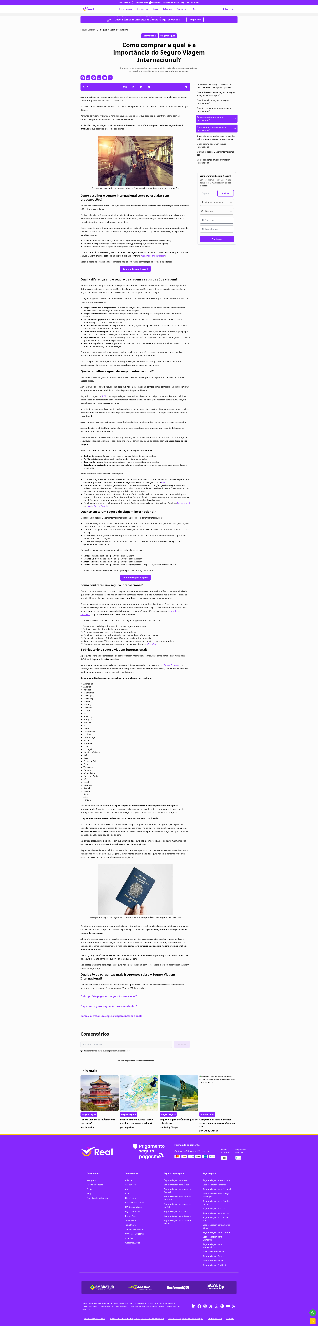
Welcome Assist (132, 1242)
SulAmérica (130, 1220)
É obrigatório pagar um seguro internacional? (108, 996)
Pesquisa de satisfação (97, 1198)
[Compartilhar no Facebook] (82, 77)
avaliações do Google (98, 506)
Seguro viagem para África (176, 1184)
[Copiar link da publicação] (110, 77)
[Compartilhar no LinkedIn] (104, 77)
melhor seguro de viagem (153, 255)
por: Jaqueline (87, 1127)
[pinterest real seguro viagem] (222, 1306)
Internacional (207, 1114)
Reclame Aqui (183, 503)
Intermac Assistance (134, 1202)
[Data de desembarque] (217, 229)
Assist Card (130, 1184)
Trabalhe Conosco (94, 1184)
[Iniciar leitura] (141, 86)
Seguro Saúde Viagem (213, 1260)
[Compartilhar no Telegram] (93, 77)
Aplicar (225, 193)
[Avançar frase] (149, 87)
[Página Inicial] (88, 9)
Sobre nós (167, 9)
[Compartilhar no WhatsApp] (99, 77)
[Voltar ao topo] (313, 1321)
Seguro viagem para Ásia (175, 1180)
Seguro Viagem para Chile (215, 1208)
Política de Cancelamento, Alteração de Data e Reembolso (137, 1318)
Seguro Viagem (125, 9)
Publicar (182, 1044)
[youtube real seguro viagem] (228, 1306)
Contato (90, 1189)
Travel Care (130, 1225)
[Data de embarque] (217, 220)
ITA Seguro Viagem (134, 1207)
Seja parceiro (182, 9)
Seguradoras (142, 9)
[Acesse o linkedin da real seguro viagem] (194, 1306)
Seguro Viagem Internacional (216, 1180)
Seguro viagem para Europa (177, 1211)
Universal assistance (134, 1233)
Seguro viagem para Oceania (177, 1216)
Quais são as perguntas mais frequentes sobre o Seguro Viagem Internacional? (216, 137)
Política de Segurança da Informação (185, 1318)
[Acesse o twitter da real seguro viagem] (211, 1306)
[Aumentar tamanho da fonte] (88, 87)
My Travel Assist (132, 1211)
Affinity (128, 1180)
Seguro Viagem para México (216, 1213)
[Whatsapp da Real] (312, 1312)
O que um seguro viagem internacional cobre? (109, 1006)
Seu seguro (230, 9)
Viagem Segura (88, 1114)
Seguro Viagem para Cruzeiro (217, 1232)
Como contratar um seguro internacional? (210, 118)
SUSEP (104, 396)
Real (163, 482)
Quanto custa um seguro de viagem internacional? (214, 110)
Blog (195, 9)
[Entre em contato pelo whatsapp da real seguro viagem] (216, 1306)
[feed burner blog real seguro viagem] (234, 1306)
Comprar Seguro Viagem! (135, 269)
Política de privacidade (94, 1318)
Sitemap (230, 1318)
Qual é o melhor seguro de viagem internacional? (213, 102)
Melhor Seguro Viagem (213, 1251)
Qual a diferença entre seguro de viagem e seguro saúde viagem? (216, 94)
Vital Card (129, 1238)
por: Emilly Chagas (169, 1127)
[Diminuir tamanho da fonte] (84, 87)
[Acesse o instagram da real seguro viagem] (205, 1306)
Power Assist (131, 1216)
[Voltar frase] (133, 87)
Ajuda (155, 9)
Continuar (217, 239)
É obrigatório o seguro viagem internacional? (211, 128)
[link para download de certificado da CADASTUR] (140, 1287)
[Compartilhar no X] (88, 77)
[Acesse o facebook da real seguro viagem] (199, 1306)
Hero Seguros (131, 1198)
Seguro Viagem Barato (213, 1256)
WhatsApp (152, 644)
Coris (127, 1189)
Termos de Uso (215, 1318)
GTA (127, 1193)
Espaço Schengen (172, 665)
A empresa (91, 1180)
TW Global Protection (135, 1229)
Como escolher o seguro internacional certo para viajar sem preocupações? (215, 86)
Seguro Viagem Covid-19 (214, 1265)
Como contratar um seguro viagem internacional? (111, 1016)
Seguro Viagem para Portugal (217, 1189)
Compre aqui (195, 19)
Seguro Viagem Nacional (214, 1184)
